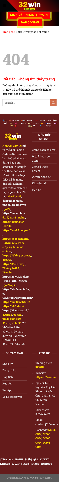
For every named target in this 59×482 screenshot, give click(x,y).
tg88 (35, 459)
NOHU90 (46, 463)
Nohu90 (16, 323)
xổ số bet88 (14, 196)
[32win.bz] (29, 6)
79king (6, 268)
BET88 (6, 226)
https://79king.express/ (16, 255)
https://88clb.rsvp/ (13, 264)
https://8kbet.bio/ (13, 221)
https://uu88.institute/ (16, 302)
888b (28, 459)
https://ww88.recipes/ (16, 230)
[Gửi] (53, 102)
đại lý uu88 (9, 217)
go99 (7, 209)
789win (7, 272)
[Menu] (4, 6)
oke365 (6, 259)
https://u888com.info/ (15, 238)
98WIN (17, 314)
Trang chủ (8, 31)
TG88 (25, 463)
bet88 (15, 268)
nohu (21, 217)
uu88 (5, 318)
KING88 (5, 463)
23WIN (16, 463)
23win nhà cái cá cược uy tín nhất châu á (13, 247)
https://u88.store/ (13, 306)
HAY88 (35, 463)
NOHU (19, 459)
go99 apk (9, 285)
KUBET (44, 459)
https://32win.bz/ (45, 377)
